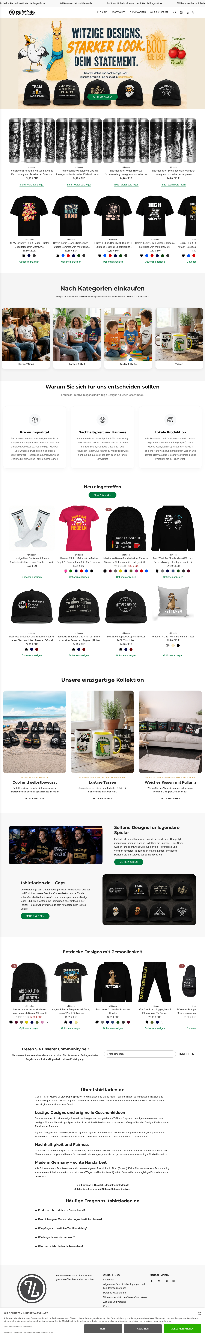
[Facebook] (152, 1281)
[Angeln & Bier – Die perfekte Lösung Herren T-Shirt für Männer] (71, 982)
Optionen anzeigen (29, 261)
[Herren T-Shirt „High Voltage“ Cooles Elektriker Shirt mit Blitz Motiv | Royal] (146, 255)
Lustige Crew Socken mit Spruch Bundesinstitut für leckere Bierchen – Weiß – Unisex (31, 560)
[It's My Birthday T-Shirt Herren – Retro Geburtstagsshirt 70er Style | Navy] (28, 255)
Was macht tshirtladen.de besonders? (60, 1246)
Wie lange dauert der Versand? (56, 1237)
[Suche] (174, 12)
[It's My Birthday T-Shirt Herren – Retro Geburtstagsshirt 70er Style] (29, 216)
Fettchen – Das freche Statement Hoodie (112, 1011)
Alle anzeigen (102, 495)
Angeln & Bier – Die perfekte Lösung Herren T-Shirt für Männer (71, 1011)
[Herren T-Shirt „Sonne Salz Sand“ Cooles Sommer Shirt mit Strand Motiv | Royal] (63, 255)
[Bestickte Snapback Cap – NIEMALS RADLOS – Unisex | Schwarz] (120, 649)
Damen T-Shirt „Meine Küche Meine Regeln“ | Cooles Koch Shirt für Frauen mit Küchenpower (79, 560)
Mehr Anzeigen (128, 862)
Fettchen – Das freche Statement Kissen (173, 636)
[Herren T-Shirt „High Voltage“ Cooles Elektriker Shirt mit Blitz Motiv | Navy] (157, 255)
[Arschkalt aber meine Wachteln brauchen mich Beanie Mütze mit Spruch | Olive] (37, 1022)
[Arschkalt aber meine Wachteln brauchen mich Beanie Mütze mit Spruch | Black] (10, 1022)
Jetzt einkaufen (103, 96)
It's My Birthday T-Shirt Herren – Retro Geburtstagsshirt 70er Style (29, 245)
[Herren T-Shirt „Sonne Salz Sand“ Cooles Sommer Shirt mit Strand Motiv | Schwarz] (57, 255)
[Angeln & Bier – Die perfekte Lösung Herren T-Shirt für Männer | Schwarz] (65, 1022)
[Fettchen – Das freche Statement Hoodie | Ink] (112, 1022)
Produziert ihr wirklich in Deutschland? (61, 1210)
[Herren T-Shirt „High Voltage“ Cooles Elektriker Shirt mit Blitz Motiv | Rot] (152, 255)
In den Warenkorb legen (32, 184)
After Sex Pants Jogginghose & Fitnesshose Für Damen (154, 1011)
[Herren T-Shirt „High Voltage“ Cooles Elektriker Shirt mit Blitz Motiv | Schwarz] (141, 255)
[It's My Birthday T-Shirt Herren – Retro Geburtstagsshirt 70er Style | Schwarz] (23, 255)
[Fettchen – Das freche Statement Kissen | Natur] (173, 645)
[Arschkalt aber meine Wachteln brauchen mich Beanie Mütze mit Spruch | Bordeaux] (16, 1022)
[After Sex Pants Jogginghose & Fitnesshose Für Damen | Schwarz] (146, 1022)
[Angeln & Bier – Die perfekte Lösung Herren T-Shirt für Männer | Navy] (70, 1022)
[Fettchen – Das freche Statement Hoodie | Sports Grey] (102, 1022)
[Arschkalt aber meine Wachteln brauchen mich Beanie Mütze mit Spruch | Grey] (21, 1022)
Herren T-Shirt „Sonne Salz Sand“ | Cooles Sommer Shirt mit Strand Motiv (71, 245)
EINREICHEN (186, 1054)
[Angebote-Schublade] (181, 12)
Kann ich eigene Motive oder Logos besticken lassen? (70, 1219)
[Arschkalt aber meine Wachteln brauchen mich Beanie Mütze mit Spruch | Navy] (31, 1022)
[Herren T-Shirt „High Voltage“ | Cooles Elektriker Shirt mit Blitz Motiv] (155, 216)
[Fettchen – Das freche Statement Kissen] (173, 606)
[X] (159, 1281)
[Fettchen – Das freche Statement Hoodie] (113, 982)
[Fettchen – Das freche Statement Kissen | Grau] (167, 645)
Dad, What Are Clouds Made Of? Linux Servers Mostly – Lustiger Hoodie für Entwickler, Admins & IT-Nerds (173, 560)
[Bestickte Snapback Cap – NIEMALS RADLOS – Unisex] (126, 606)
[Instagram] (166, 1281)
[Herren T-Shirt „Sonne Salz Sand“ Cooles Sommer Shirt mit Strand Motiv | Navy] (73, 255)
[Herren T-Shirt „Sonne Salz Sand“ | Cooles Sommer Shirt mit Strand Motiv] (71, 216)
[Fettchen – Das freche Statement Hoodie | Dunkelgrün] (117, 1022)
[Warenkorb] (188, 12)
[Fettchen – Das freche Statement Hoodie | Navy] (107, 1022)
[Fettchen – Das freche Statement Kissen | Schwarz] (178, 645)
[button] (12, 229)
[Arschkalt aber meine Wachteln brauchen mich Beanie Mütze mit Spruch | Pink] (42, 1022)
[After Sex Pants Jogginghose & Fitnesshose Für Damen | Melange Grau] (162, 1022)
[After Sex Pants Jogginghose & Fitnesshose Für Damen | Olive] (152, 1022)
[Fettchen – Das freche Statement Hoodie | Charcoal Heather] (123, 1022)
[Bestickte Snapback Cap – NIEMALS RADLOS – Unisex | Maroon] (131, 649)
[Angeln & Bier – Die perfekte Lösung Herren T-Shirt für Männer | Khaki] (76, 1022)
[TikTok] (173, 1281)
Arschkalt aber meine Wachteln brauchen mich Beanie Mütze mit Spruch (29, 1011)
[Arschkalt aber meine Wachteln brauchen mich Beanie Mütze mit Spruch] (29, 982)
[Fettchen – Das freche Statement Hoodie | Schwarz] (97, 1022)
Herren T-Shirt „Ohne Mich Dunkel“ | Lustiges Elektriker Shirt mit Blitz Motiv (113, 245)
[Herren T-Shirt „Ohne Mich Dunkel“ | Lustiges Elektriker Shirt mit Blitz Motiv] (113, 216)
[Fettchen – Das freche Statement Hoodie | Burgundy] (128, 1022)
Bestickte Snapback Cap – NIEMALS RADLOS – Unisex (126, 638)
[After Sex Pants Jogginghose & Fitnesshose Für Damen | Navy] (157, 1022)
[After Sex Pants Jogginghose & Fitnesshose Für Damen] (155, 982)
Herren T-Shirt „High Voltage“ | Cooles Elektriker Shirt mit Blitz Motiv (155, 245)
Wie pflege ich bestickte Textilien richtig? (62, 1228)
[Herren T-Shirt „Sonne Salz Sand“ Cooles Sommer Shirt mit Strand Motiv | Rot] (68, 255)
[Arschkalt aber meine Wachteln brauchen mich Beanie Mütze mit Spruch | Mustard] (26, 1022)
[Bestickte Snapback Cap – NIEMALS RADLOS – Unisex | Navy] (125, 649)
